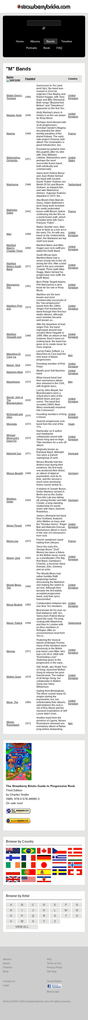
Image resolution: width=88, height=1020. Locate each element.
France (72, 133)
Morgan (11, 651)
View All (22, 926)
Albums (35, 41)
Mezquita (12, 424)
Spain (71, 424)
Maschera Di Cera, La (14, 355)
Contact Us (9, 981)
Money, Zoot (13, 558)
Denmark (73, 453)
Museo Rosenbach (13, 723)
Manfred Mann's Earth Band (14, 266)
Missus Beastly (15, 473)
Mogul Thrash (14, 525)
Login (6, 985)
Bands (50, 41)
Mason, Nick (13, 365)
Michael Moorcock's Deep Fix (13, 438)
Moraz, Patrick (14, 623)
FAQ (59, 47)
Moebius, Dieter (12, 500)
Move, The (12, 702)
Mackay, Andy (14, 115)
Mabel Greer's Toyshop (14, 97)
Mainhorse (12, 184)
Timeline (66, 41)
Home (20, 41)
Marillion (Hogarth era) (14, 336)
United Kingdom (73, 97)
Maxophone (13, 381)
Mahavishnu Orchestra (13, 159)
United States (72, 159)
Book (46, 47)
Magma (11, 133)
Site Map (52, 971)
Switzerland (74, 184)
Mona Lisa (12, 541)
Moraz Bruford (14, 604)
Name (10, 77)
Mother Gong (14, 676)
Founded (30, 78)
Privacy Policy (54, 967)
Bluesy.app (53, 991)
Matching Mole (15, 372)
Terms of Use (54, 963)
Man (9, 234)
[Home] (44, 9)
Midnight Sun (14, 453)
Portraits (31, 47)
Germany (73, 473)
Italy (70, 355)
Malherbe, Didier (12, 211)
